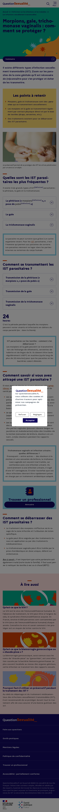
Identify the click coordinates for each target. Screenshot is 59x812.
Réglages (37, 414)
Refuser (22, 414)
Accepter (30, 420)
